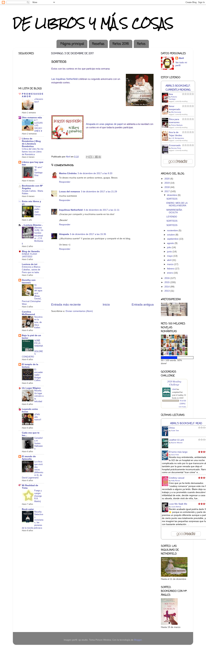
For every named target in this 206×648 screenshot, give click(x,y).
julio (169, 247)
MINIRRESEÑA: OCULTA (174, 211)
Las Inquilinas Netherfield (64, 79)
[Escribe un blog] (90, 157)
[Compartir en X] (93, 157)
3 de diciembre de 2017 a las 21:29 (99, 191)
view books (182, 407)
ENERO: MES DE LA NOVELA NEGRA (176, 204)
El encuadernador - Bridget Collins (38, 375)
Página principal (72, 43)
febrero (171, 268)
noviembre (172, 230)
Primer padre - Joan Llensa (37, 210)
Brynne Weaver (177, 442)
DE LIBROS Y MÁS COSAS (93, 23)
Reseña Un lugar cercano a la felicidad (38, 396)
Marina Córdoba (68, 173)
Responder (64, 182)
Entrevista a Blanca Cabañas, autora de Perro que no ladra (31, 269)
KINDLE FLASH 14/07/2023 (29, 255)
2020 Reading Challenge (174, 383)
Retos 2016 (120, 43)
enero (170, 273)
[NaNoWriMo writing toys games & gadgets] (174, 357)
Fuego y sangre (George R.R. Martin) (38, 496)
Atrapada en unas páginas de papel (104, 124)
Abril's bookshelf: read (186, 423)
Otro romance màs (32, 117)
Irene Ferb (175, 455)
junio (170, 251)
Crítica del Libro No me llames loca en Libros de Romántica (32, 151)
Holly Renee (175, 480)
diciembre (172, 195)
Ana (171, 94)
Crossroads (175, 145)
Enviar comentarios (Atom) (79, 311)
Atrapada (64, 234)
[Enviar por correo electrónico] (87, 157)
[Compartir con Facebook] (96, 157)
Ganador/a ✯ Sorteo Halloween (38, 443)
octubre (171, 234)
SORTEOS (171, 199)
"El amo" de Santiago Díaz (38, 171)
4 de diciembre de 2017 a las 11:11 (101, 210)
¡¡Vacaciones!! (38, 100)
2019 (167, 183)
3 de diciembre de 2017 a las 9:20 (95, 173)
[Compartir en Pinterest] (99, 157)
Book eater (28, 509)
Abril (181, 58)
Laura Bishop (176, 507)
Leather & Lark (176, 440)
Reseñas (98, 43)
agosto (171, 243)
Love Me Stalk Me (178, 504)
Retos (141, 43)
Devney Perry (176, 148)
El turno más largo (178, 452)
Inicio (106, 304)
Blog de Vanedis (31, 251)
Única (172, 428)
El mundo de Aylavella (29, 457)
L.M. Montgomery (177, 138)
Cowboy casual (176, 478)
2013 (167, 291)
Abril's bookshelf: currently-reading (178, 88)
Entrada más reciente (66, 304)
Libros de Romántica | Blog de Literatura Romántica (31, 142)
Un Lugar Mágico (31, 388)
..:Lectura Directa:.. (32, 225)
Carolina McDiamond (28, 313)
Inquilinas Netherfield (71, 210)
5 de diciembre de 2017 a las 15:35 (88, 234)
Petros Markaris (177, 125)
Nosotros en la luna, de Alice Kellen (38, 322)
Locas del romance (69, 191)
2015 (167, 282)
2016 (167, 278)
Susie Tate (175, 430)
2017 (167, 191)
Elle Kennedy (176, 112)
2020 (167, 178)
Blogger (138, 640)
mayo (170, 256)
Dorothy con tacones (29, 281)
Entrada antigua (143, 304)
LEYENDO (171, 216)
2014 (167, 286)
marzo (170, 264)
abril (169, 260)
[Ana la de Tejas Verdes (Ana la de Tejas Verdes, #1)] (166, 140)
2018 (167, 187)
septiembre (173, 239)
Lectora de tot (29, 264)
